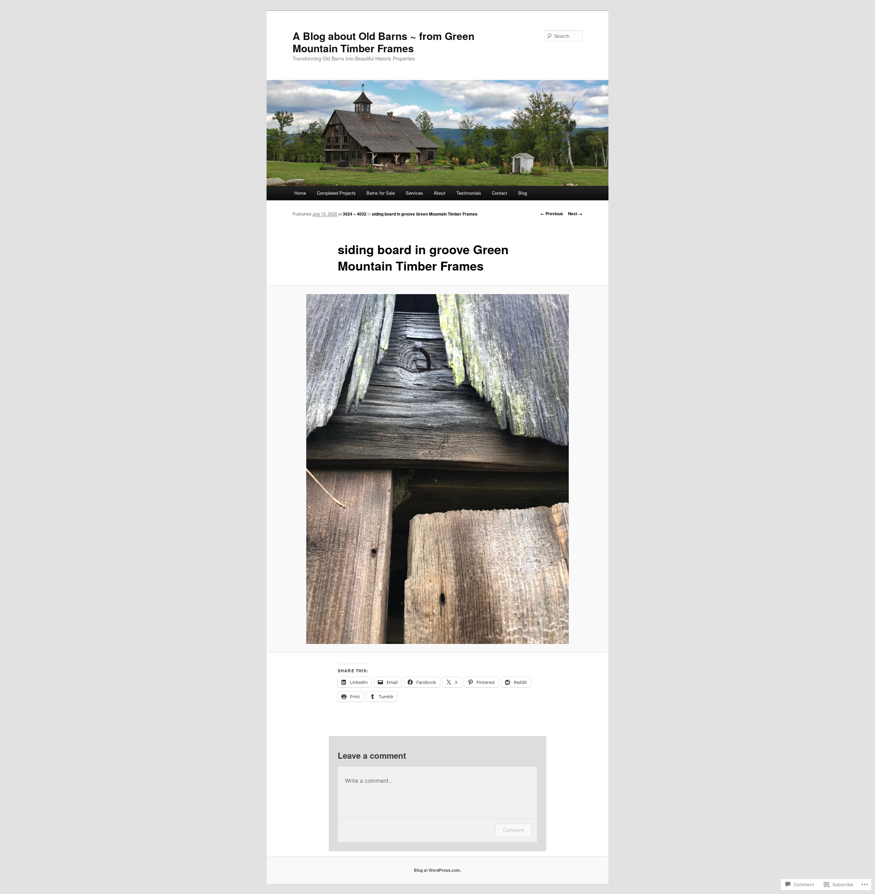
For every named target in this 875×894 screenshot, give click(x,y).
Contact (499, 193)
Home (300, 193)
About (439, 193)
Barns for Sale (380, 193)
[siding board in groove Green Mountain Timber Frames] (437, 469)
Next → (575, 213)
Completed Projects (336, 193)
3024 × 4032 (354, 214)
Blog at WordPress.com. (437, 870)
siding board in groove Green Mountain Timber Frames (424, 214)
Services (414, 193)
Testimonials (468, 193)
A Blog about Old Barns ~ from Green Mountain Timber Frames (383, 41)
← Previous (551, 213)
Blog (522, 193)
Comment (513, 830)
